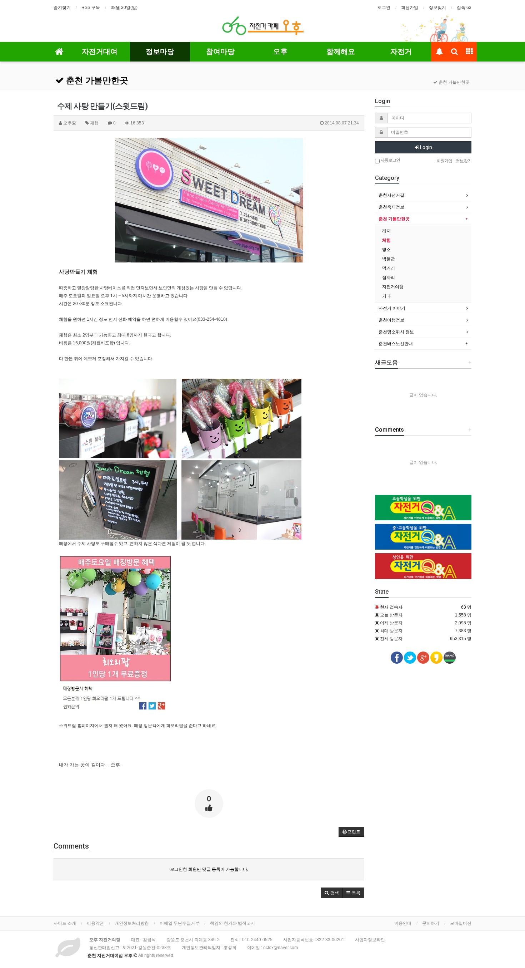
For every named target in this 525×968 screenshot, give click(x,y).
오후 (280, 51)
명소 (386, 249)
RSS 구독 (90, 7)
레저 (386, 231)
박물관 (388, 258)
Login (425, 147)
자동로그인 (390, 160)
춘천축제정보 (391, 207)
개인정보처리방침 (132, 923)
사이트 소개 (65, 923)
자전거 (401, 51)
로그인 (384, 7)
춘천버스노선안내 (396, 343)
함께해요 (340, 51)
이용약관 (95, 923)
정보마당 (160, 51)
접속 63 (464, 7)
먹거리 (388, 268)
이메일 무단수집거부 (179, 923)
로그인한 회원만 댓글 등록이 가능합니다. (209, 869)
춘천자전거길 (391, 195)
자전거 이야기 (392, 308)
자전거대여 (100, 51)
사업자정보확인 (370, 939)
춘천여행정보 (391, 320)
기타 (386, 296)
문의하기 (430, 923)
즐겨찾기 (62, 7)
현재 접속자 (391, 607)
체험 (386, 240)
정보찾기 (437, 7)
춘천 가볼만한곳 (96, 80)
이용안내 (402, 923)
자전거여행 (393, 286)
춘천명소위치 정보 (396, 331)
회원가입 (409, 7)
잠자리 (388, 277)
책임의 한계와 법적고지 (232, 923)
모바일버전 (460, 923)
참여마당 (220, 51)
